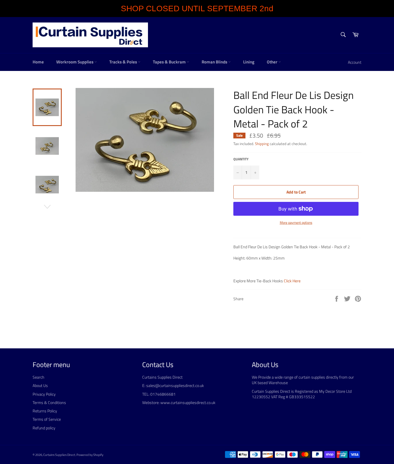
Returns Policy (45, 411)
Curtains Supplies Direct (59, 454)
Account (354, 62)
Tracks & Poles (123, 62)
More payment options (296, 222)
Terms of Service (47, 419)
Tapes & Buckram (170, 62)
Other (272, 62)
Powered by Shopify (89, 454)
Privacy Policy (44, 394)
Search (38, 377)
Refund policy (44, 428)
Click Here (292, 281)
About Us (40, 385)
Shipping (262, 143)
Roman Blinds (215, 62)
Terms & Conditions (49, 402)
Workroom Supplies (75, 62)
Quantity (241, 159)
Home (38, 62)
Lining (248, 62)
